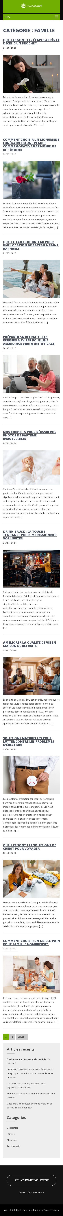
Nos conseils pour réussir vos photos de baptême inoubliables (29, 435)
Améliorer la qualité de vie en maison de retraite (29, 644)
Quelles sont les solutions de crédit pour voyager (29, 847)
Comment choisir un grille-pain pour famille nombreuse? (31, 942)
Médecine (12, 1140)
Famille (11, 1133)
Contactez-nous (36, 1192)
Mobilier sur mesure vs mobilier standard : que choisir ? (31, 1095)
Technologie (13, 1146)
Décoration (13, 1127)
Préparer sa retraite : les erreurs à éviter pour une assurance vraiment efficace (28, 340)
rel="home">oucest (32, 1180)
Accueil (22, 1192)
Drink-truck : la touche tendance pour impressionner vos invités (30, 534)
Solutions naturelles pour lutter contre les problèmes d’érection (28, 741)
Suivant (22, 1036)
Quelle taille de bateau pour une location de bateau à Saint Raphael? (31, 245)
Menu (7, 16)
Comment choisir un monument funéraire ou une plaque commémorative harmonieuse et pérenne (31, 144)
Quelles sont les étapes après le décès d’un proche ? (31, 41)
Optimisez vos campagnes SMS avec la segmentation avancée (26, 1085)
